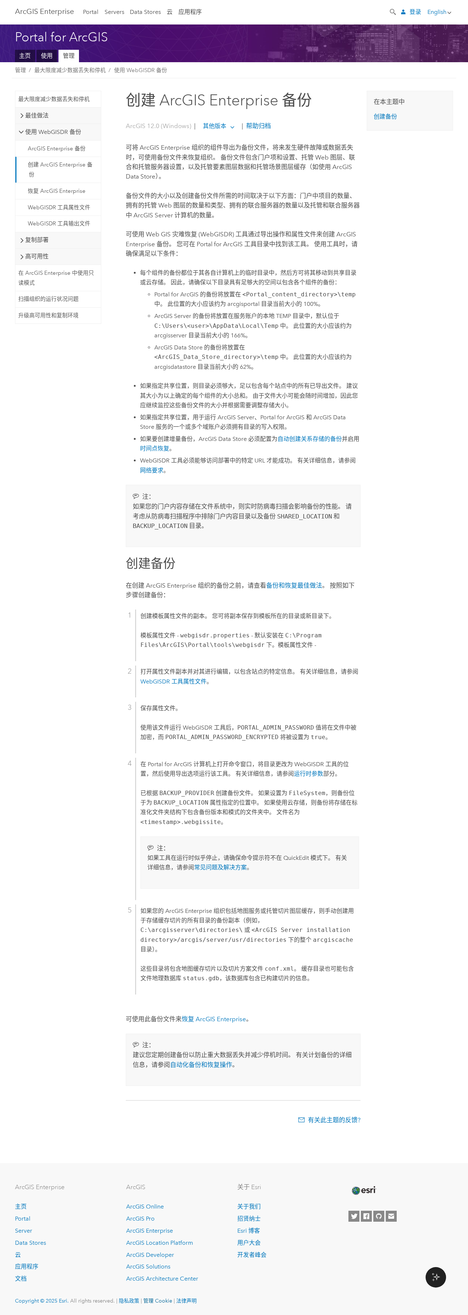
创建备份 (385, 116)
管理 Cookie (157, 1301)
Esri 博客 (248, 1230)
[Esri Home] (363, 1190)
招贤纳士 (249, 1218)
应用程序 (190, 11)
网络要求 (151, 470)
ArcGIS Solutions (148, 1266)
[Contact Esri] (391, 1216)
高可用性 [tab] (37, 256)
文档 (21, 1278)
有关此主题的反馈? (334, 1120)
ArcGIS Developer (150, 1254)
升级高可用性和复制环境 (48, 315)
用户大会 (249, 1242)
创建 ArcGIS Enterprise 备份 (60, 169)
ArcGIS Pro (140, 1218)
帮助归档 (258, 126)
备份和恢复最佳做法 (294, 585)
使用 (47, 55)
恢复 (214, 1019)
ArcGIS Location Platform (159, 1242)
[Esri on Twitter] (353, 1216)
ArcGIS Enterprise (44, 11)
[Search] (393, 11)
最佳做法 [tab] (37, 115)
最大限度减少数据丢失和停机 (70, 70)
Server (23, 1230)
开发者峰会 (252, 1254)
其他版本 (214, 126)
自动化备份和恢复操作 (201, 1064)
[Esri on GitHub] (378, 1216)
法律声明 (186, 1301)
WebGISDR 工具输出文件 (59, 223)
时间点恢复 (154, 448)
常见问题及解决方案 (220, 867)
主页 (25, 55)
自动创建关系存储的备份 (310, 438)
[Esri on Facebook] (366, 1216)
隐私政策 (129, 1301)
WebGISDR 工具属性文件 (59, 207)
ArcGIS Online (145, 1206)
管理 (69, 55)
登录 (415, 11)
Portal (90, 11)
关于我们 (249, 1206)
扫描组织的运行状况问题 (48, 299)
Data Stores (145, 11)
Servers (114, 11)
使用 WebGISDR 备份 (140, 70)
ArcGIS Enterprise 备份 (57, 148)
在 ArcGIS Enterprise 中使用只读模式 (56, 278)
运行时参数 (308, 773)
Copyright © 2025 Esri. (42, 1301)
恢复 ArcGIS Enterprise (57, 191)
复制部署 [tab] (37, 239)
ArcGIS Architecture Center (162, 1278)
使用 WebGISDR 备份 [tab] (53, 131)
